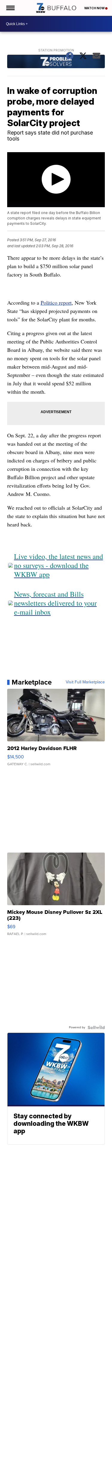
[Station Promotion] (56, 62)
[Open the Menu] (10, 7)
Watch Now (94, 8)
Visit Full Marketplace (85, 682)
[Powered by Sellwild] (96, 1027)
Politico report (56, 302)
